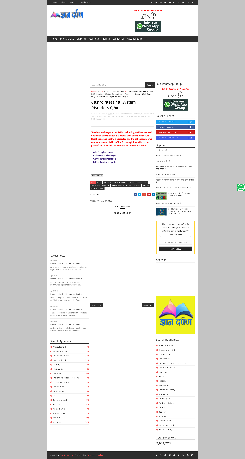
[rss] (179, 2)
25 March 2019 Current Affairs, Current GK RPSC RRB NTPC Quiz (179, 211)
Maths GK (163, 394)
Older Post (147, 305)
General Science (61, 356)
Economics (164, 359)
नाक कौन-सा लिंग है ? (164, 161)
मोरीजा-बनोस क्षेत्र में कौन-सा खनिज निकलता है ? (173, 188)
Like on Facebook (166, 127)
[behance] (183, 2)
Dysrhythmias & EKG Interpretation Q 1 (66, 264)
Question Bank (134, 39)
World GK (94, 39)
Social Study (59, 413)
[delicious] (192, 2)
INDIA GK (57, 373)
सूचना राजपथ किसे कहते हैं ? (166, 174)
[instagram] (187, 2)
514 (99, 91)
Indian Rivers (60, 387)
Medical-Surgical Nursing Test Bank (118, 94)
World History (165, 430)
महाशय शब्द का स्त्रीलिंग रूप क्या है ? (169, 204)
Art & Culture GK (61, 351)
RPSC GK (57, 404)
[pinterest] (165, 2)
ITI (146, 39)
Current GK (118, 39)
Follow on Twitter (166, 122)
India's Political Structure (66, 378)
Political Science (167, 403)
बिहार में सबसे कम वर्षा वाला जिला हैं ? (169, 156)
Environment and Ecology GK (173, 363)
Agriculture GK (60, 347)
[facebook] (152, 2)
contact (73, 2)
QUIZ (55, 396)
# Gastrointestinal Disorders (115, 182)
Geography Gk (59, 360)
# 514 (99, 182)
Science (163, 416)
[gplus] (161, 2)
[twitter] (156, 2)
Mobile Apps (85, 2)
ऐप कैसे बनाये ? (161, 150)
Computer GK (165, 354)
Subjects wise (67, 39)
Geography (164, 372)
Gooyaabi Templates (95, 455)
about (64, 2)
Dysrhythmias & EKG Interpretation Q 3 (66, 294)
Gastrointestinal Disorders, (130, 113)
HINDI (162, 376)
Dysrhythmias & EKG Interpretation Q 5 (66, 325)
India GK (106, 39)
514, (118, 113)
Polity (162, 407)
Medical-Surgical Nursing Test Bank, (131, 116)
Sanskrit (163, 412)
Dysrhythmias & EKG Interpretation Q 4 (66, 309)
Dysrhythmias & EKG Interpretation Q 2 (66, 279)
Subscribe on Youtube (168, 132)
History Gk (58, 369)
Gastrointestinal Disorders (114, 91)
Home (54, 2)
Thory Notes (59, 418)
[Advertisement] (122, 62)
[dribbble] (174, 2)
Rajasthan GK (59, 409)
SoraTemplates (66, 455)
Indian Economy (61, 382)
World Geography (167, 425)
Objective (81, 39)
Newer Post (97, 305)
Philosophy (58, 391)
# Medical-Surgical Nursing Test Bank (126, 185)
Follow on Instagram (168, 138)
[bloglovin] (170, 2)
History (56, 365)
